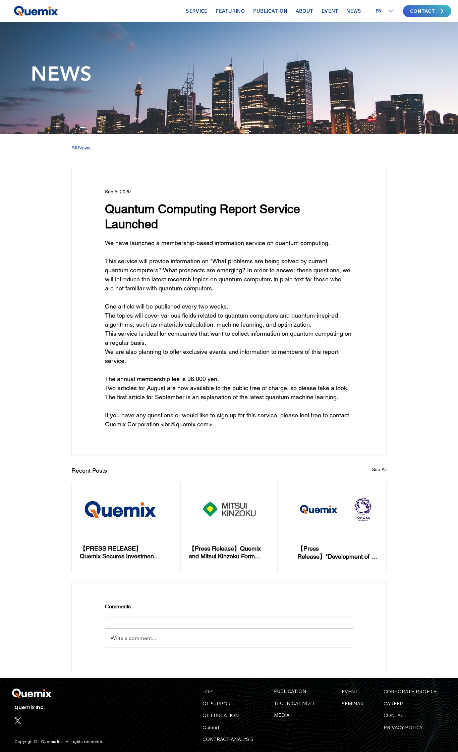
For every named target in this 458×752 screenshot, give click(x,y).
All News (81, 147)
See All (379, 469)
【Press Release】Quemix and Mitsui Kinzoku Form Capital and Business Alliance (228, 552)
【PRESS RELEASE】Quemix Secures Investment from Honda (118, 552)
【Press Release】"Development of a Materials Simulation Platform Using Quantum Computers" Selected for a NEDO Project (336, 553)
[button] (230, 11)
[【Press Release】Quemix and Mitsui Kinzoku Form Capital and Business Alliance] (229, 509)
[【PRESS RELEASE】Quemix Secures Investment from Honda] (120, 509)
